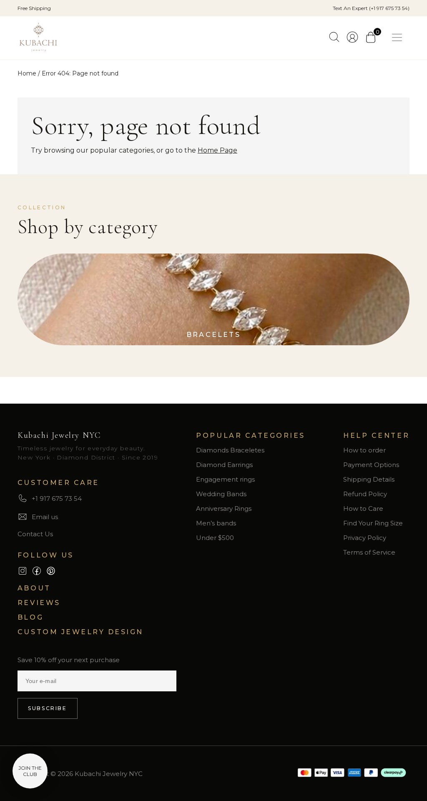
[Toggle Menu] (398, 38)
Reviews (39, 603)
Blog (30, 617)
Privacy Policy (364, 538)
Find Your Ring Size (373, 523)
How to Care (363, 508)
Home (27, 73)
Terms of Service (369, 552)
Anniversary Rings (223, 508)
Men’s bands (216, 523)
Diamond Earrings (224, 465)
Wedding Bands (221, 494)
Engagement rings (225, 479)
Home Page (217, 150)
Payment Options (371, 465)
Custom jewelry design (80, 632)
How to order (364, 450)
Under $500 (215, 538)
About (34, 588)
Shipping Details (368, 479)
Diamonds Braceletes (230, 450)
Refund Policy (365, 494)
